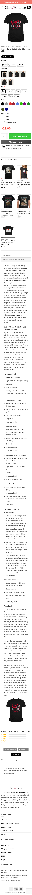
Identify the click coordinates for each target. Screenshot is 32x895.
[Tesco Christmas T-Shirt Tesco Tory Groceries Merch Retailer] (8, 230)
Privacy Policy (6, 827)
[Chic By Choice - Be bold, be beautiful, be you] (15, 7)
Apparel (4, 46)
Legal (3, 859)
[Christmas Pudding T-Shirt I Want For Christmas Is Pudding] (8, 201)
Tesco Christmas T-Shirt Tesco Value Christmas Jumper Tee (23, 184)
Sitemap (4, 834)
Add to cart (20, 136)
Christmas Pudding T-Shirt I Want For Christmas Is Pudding (7, 213)
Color (3, 100)
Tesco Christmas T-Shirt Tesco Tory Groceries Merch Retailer (8, 242)
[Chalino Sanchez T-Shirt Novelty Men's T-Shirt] (8, 172)
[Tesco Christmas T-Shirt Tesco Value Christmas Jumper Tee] (24, 172)
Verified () (24, 749)
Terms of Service (7, 830)
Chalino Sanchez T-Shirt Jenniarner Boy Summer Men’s (23, 213)
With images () (11, 749)
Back (7, 119)
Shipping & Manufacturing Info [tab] (13, 259)
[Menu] (2, 7)
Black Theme (22, 46)
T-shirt (12, 46)
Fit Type (4, 60)
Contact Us (5, 845)
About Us (4, 820)
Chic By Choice (20, 792)
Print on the (5, 113)
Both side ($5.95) (11, 122)
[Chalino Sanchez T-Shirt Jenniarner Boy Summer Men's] (24, 201)
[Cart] (29, 7)
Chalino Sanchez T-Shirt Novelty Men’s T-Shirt (8, 183)
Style (3, 68)
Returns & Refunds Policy (10, 823)
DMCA (3, 856)
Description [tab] (7, 255)
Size (3, 87)
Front (7, 116)
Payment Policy (6, 852)
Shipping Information (8, 849)
